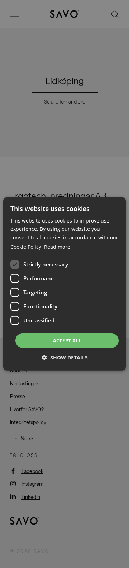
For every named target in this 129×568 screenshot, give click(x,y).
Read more (57, 246)
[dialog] (64, 284)
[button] (65, 357)
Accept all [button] (67, 340)
